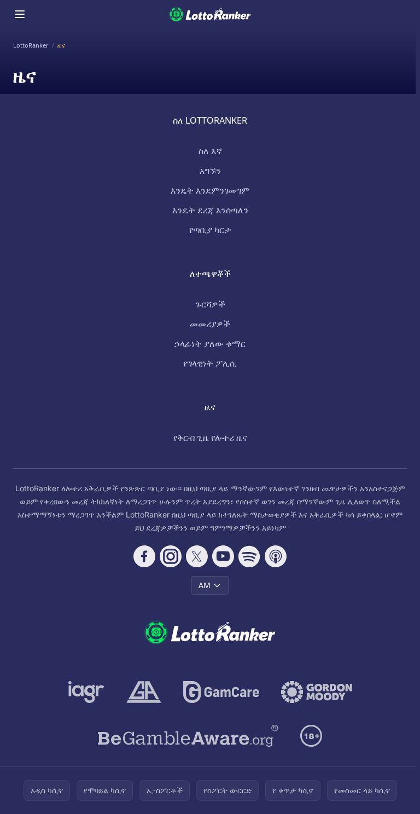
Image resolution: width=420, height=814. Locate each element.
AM (205, 585)
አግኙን (210, 171)
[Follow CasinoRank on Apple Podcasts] (276, 556)
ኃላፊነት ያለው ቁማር (210, 344)
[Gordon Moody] (316, 692)
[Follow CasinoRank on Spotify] (249, 556)
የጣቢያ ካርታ (210, 230)
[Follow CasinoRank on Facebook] (144, 556)
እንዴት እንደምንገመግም (210, 190)
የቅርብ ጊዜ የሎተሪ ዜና (210, 438)
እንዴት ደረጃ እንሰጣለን (210, 210)
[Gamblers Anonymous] (143, 692)
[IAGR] (86, 692)
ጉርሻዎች (210, 304)
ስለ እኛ (210, 151)
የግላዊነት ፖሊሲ (210, 363)
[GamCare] (221, 692)
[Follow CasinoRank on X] (197, 556)
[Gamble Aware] (188, 736)
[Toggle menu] (20, 14)
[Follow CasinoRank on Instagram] (171, 556)
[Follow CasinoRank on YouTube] (223, 556)
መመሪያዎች (210, 324)
